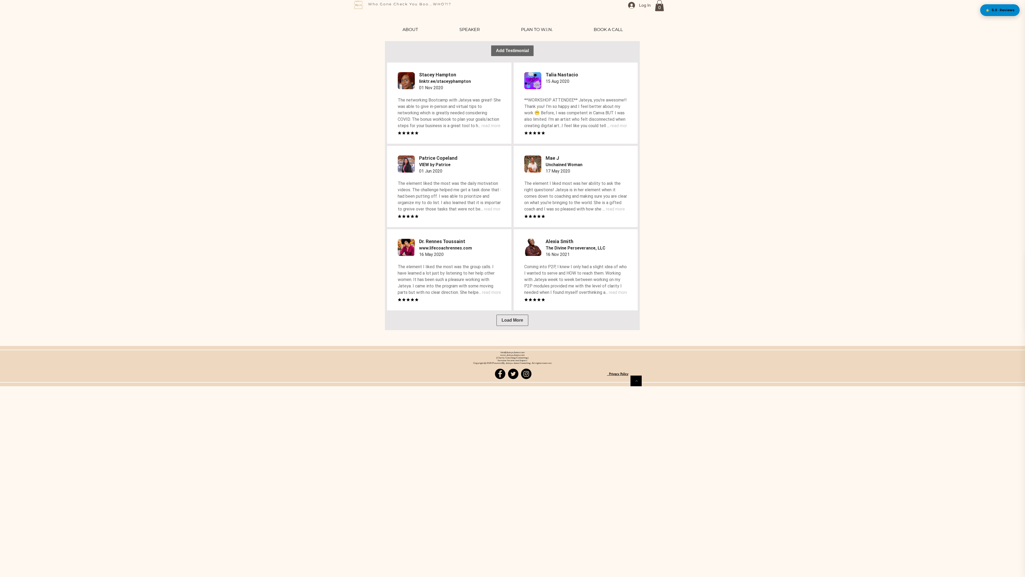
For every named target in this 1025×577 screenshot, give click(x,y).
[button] (659, 5)
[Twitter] (513, 374)
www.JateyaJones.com (512, 355)
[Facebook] (500, 374)
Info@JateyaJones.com (512, 352)
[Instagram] (526, 374)
